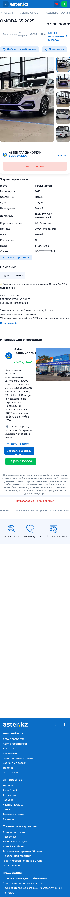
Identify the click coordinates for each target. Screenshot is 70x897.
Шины (7, 809)
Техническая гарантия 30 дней (22, 851)
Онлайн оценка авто (53, 536)
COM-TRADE (10, 772)
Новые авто (10, 748)
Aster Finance (11, 865)
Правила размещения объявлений (25, 878)
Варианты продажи (15, 762)
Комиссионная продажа (18, 758)
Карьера (8, 799)
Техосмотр (9, 795)
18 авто (61, 155)
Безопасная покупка (15, 841)
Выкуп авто (10, 753)
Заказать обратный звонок (19, 452)
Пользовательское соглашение (23, 883)
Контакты (9, 892)
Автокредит (30, 536)
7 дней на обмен (13, 846)
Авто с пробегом (13, 739)
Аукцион (8, 819)
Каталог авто (11, 536)
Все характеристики (16, 257)
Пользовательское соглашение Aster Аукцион (32, 887)
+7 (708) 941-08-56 (21, 461)
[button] (63, 64)
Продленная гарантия (17, 856)
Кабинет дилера (13, 804)
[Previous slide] (6, 99)
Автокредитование (15, 832)
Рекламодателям (13, 814)
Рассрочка (9, 836)
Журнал (8, 785)
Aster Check (10, 790)
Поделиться (56, 49)
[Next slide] (48, 99)
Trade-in (8, 767)
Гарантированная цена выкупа (22, 860)
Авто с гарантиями (15, 743)
